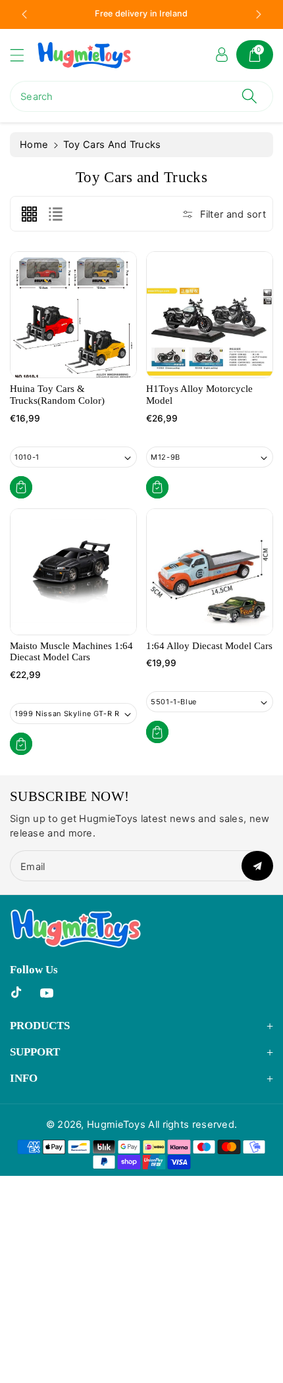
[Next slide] (258, 14)
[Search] (249, 96)
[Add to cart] (21, 487)
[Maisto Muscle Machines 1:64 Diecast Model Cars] (73, 572)
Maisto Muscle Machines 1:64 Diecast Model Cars (71, 652)
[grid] (29, 214)
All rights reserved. (192, 1124)
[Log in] (221, 54)
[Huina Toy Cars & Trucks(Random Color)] (73, 314)
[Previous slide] (24, 14)
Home (34, 145)
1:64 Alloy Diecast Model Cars (209, 646)
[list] (55, 214)
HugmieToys (116, 1124)
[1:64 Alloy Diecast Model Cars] (209, 572)
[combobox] (141, 96)
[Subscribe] (257, 866)
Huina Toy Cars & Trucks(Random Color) (57, 394)
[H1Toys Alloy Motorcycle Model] (209, 314)
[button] (23, 55)
